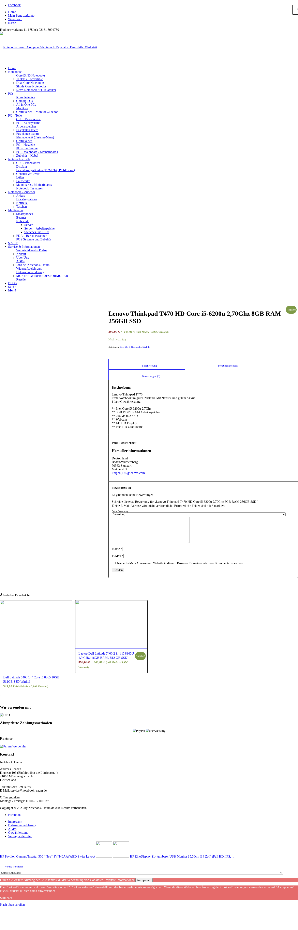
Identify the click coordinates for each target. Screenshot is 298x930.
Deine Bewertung (121, 511)
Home (12, 12)
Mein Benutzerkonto (21, 15)
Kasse (12, 22)
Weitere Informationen (120, 880)
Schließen (6, 897)
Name (117, 549)
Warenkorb (15, 19)
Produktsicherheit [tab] (225, 365)
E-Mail (117, 556)
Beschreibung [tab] (147, 365)
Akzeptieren (144, 880)
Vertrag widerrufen (14, 866)
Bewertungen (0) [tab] (147, 376)
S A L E (146, 347)
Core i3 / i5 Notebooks (130, 347)
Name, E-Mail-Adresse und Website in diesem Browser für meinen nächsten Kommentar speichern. (180, 563)
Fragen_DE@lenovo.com (128, 473)
